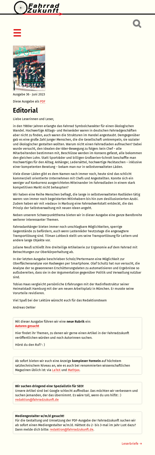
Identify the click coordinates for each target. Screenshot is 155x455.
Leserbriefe (130, 444)
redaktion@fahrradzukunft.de (37, 400)
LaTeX (56, 370)
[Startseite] (77, 8)
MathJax (74, 370)
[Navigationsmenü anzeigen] (76, 33)
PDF (42, 101)
